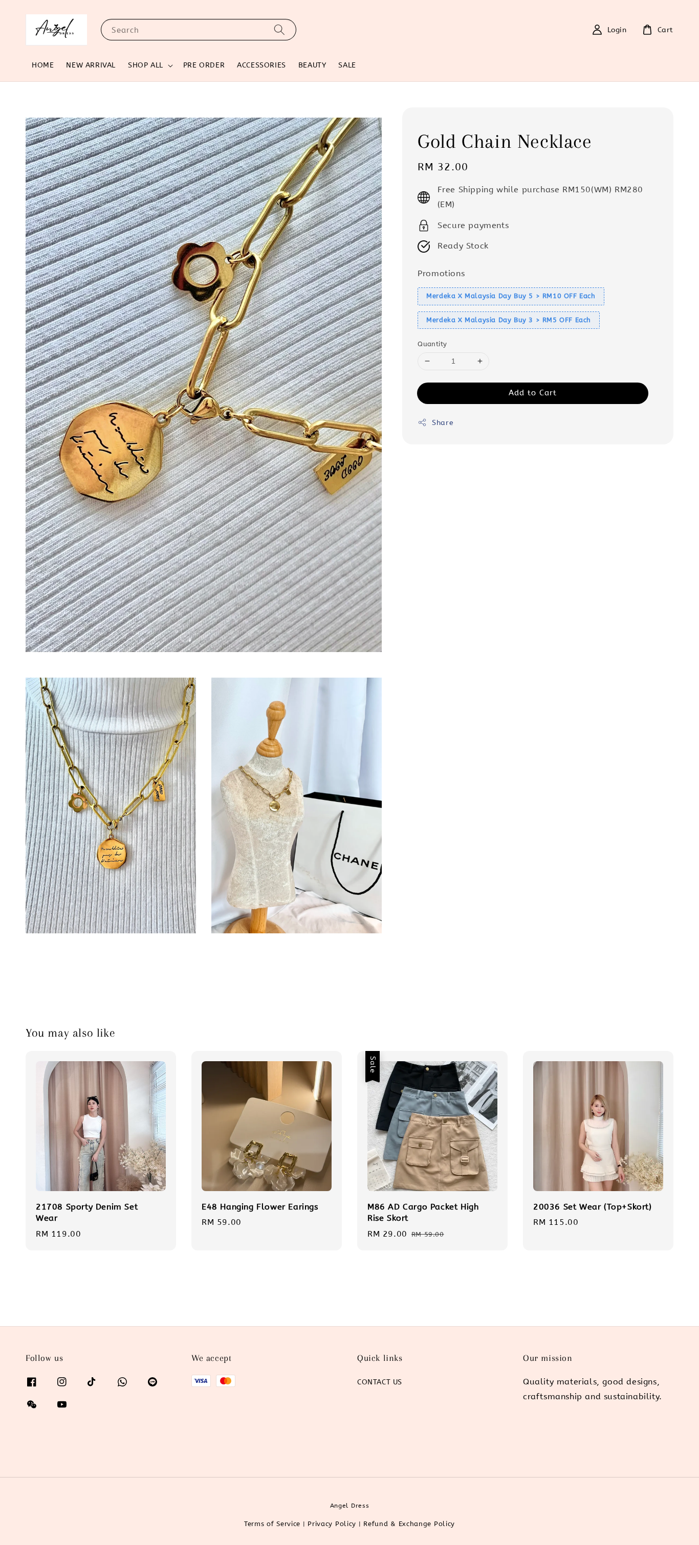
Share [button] (442, 422)
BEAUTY (312, 65)
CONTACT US (379, 1382)
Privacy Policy (332, 1524)
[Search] (279, 29)
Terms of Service (272, 1524)
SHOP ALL (145, 65)
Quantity (432, 344)
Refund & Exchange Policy (409, 1524)
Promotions (441, 273)
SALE (347, 65)
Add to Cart (533, 392)
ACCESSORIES (261, 65)
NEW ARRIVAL (91, 65)
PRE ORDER (204, 65)
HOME (43, 65)
